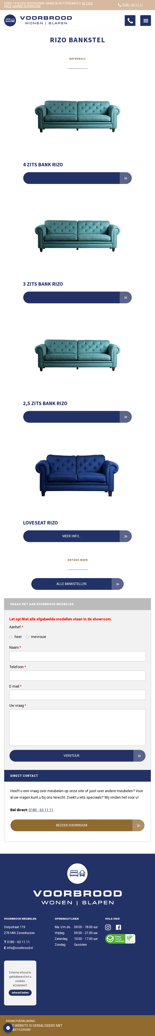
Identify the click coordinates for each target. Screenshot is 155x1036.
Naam (15, 647)
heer (18, 637)
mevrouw (38, 637)
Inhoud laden (20, 992)
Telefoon (17, 667)
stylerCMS (19, 1030)
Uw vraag (17, 705)
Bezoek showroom (71, 825)
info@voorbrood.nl (20, 948)
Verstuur (71, 756)
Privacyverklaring (20, 1021)
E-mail (15, 686)
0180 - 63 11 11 (132, 5)
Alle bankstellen (71, 584)
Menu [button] (145, 20)
